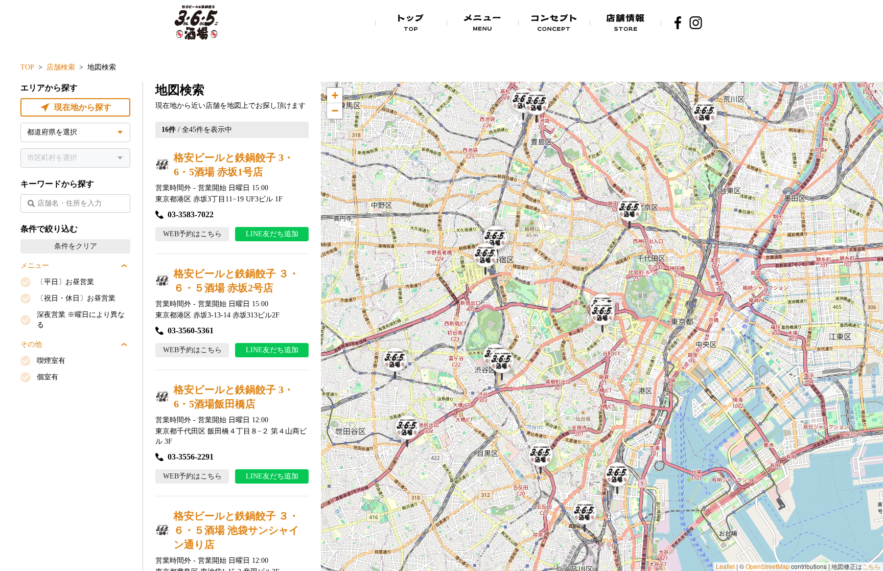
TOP (27, 67)
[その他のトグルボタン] (124, 344)
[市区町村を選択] (75, 158)
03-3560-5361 (191, 330)
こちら (871, 566)
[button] (523, 104)
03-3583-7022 (191, 214)
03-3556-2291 (191, 456)
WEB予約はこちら (192, 234)
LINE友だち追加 (272, 234)
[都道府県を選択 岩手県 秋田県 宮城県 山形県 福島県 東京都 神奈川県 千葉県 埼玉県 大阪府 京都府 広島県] (75, 132)
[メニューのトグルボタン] (124, 266)
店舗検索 (61, 67)
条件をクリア (75, 246)
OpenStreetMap (767, 566)
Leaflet (725, 566)
